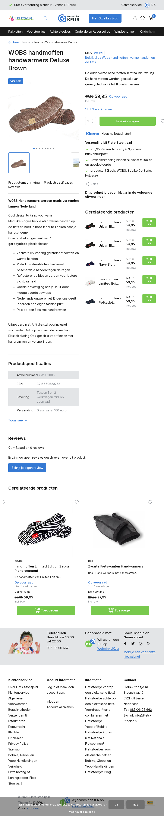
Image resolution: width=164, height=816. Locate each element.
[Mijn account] (135, 18)
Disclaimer (15, 738)
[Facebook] (125, 643)
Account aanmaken (60, 707)
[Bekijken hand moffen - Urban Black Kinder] (90, 225)
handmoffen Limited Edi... (108, 281)
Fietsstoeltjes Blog (98, 772)
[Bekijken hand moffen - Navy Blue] (90, 263)
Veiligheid (15, 766)
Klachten (14, 732)
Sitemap (14, 749)
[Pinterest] (148, 643)
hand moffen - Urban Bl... (110, 224)
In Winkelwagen (127, 121)
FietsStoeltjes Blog (105, 18)
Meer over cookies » (82, 811)
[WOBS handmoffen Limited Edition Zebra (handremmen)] (45, 529)
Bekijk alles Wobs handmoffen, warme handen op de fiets (120, 60)
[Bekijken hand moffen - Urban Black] (90, 244)
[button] (33, 148)
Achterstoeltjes (60, 31)
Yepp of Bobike (96, 726)
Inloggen (53, 701)
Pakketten (15, 31)
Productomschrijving (24, 182)
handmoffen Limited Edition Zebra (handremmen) (42, 568)
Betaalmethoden (19, 709)
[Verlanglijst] (142, 18)
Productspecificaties (58, 182)
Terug (16, 42)
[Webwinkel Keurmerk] (68, 18)
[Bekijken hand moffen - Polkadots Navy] (90, 301)
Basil (91, 560)
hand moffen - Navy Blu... (110, 262)
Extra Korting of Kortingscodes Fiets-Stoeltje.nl (22, 777)
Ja (116, 804)
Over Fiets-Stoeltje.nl (23, 687)
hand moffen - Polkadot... (110, 300)
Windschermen (125, 31)
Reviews (14, 187)
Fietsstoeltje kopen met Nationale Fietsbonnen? (98, 737)
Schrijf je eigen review (27, 467)
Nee (135, 804)
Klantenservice (131, 5)
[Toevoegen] (149, 222)
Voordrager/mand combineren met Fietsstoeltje (97, 715)
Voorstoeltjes (36, 31)
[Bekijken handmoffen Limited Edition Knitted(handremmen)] (90, 282)
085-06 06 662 (141, 709)
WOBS (98, 53)
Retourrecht (16, 726)
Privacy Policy (18, 743)
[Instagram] (140, 643)
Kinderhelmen (149, 31)
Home (26, 42)
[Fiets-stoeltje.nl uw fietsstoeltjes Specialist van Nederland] (21, 18)
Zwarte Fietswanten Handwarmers (116, 566)
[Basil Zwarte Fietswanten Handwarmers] (118, 529)
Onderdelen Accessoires (92, 31)
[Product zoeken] (45, 18)
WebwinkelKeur (108, 648)
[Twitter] (133, 643)
